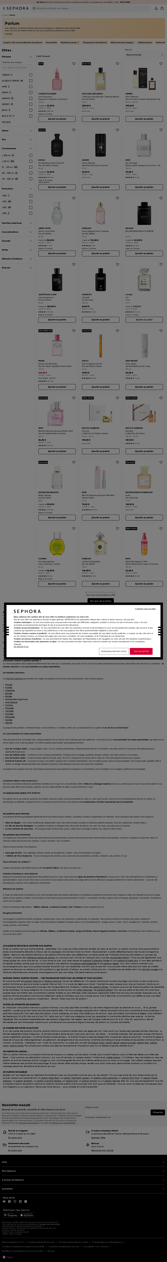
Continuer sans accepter (145, 609)
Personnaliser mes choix (114, 651)
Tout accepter (141, 651)
